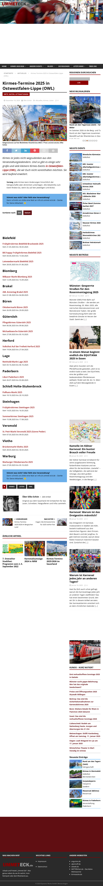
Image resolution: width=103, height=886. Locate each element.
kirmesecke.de (76, 874)
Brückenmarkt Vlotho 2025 (15, 446)
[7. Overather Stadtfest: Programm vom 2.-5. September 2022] (13, 548)
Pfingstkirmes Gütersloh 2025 (17, 322)
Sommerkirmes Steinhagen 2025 (18, 416)
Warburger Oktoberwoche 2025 (18, 462)
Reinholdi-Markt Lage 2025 (15, 361)
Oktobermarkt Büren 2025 (15, 307)
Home (4, 66)
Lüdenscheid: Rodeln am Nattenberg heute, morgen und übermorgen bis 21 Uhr (83, 726)
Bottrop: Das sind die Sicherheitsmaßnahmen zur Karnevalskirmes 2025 (81, 702)
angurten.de (76, 861)
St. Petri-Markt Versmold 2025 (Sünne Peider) (24, 431)
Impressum (42, 861)
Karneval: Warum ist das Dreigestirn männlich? (84, 513)
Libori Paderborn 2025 (13, 377)
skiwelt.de (75, 866)
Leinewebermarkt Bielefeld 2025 (18, 261)
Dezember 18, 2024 (13, 100)
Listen (51, 100)
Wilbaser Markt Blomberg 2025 (17, 276)
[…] (85, 319)
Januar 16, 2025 (77, 585)
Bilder (50, 66)
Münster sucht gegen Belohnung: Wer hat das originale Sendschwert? (83, 684)
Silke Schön (27, 100)
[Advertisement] (51, 43)
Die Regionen (63, 66)
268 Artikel (46, 497)
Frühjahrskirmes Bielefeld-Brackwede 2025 (23, 243)
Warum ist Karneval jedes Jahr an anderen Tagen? (83, 578)
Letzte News (78, 66)
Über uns (93, 66)
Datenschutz (42, 866)
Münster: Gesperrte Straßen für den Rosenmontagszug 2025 (83, 289)
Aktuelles (39, 100)
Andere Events (36, 66)
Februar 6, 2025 (77, 362)
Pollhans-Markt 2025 (12, 392)
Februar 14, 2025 (77, 296)
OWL (31, 487)
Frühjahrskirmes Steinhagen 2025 (19, 407)
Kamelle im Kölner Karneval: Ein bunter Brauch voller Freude (82, 449)
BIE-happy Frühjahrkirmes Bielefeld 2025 (22, 252)
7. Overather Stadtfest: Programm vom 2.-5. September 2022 (13, 562)
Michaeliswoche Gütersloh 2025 (18, 331)
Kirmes (45, 100)
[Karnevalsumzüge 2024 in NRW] (34, 548)
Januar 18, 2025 (77, 519)
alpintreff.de (76, 864)
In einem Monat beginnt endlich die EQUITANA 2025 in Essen (84, 355)
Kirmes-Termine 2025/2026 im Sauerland (55, 561)
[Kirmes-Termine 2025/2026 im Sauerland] (57, 548)
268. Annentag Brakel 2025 (15, 292)
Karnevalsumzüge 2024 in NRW (33, 560)
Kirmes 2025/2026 (17, 66)
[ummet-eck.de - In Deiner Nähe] (51, 22)
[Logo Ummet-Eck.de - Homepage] (18, 868)
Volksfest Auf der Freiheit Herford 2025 (21, 346)
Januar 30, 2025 (77, 456)
